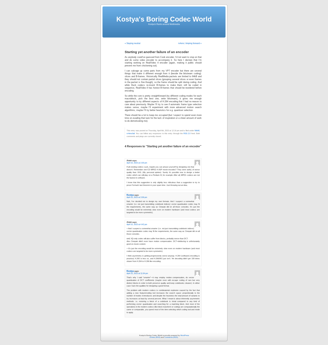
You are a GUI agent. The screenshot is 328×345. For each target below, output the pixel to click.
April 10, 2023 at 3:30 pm (137, 163)
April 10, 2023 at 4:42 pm (137, 224)
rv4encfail (131, 133)
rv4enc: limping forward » (190, 43)
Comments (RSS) (171, 337)
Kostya (130, 195)
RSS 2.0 (186, 133)
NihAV (197, 131)
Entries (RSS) (155, 337)
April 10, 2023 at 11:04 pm (137, 273)
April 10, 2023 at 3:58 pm (137, 197)
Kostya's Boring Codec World (164, 19)
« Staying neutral (132, 43)
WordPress (184, 335)
